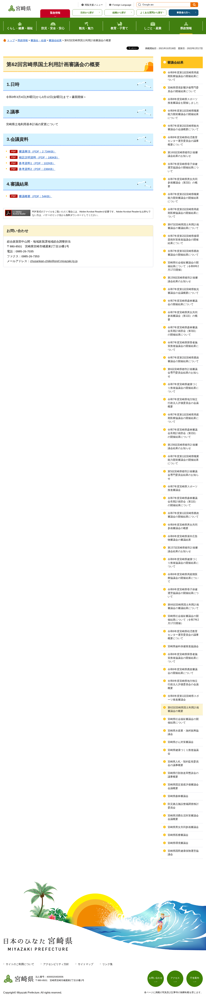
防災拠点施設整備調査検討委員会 (183, 806)
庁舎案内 (194, 978)
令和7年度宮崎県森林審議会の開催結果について (182, 302)
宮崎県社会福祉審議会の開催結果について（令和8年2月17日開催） (183, 266)
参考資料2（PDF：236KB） (37, 169)
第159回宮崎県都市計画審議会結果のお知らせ (183, 279)
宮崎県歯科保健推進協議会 (183, 646)
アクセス (175, 978)
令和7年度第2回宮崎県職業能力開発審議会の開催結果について (183, 198)
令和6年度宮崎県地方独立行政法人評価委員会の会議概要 (183, 684)
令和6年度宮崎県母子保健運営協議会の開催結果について (183, 593)
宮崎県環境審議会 (178, 843)
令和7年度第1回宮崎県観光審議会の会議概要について (183, 291)
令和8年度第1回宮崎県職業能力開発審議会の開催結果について (183, 114)
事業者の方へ (183, 12)
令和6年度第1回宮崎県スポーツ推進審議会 (183, 698)
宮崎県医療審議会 (178, 835)
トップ (11, 40)
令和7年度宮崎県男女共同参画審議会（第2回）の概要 (182, 183)
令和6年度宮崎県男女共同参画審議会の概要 (182, 526)
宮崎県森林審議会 (178, 796)
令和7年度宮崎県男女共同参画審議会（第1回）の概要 (182, 316)
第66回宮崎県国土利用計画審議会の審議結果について (183, 606)
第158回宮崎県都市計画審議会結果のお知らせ (183, 446)
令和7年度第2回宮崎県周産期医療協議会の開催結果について (183, 213)
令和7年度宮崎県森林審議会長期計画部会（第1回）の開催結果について (182, 502)
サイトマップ (85, 964)
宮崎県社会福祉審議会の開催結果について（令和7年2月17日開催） (183, 620)
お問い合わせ (155, 978)
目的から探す (87, 12)
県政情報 (23, 40)
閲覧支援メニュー (94, 5)
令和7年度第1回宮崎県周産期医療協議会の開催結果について (183, 418)
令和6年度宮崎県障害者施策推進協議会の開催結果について (183, 658)
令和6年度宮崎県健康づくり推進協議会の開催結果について (183, 563)
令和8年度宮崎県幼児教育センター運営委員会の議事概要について (183, 141)
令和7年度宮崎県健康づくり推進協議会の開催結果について (183, 388)
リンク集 (107, 964)
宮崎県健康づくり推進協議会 (183, 752)
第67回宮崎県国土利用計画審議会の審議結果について (183, 226)
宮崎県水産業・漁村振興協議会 (183, 732)
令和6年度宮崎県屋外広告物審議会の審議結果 (182, 538)
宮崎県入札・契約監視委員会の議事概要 (183, 763)
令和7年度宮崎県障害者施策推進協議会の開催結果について (183, 346)
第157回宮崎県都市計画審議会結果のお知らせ (183, 549)
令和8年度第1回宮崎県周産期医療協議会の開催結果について (183, 76)
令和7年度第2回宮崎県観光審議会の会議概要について (183, 127)
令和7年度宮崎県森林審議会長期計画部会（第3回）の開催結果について (182, 331)
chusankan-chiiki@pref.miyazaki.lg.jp (54, 261)
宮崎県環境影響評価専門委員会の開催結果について (183, 89)
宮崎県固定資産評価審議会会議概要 (183, 786)
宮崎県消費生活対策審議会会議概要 (183, 817)
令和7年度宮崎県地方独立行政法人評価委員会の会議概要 (183, 403)
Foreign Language (121, 5)
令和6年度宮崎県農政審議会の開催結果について (182, 671)
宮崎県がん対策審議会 (180, 742)
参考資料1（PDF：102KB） (37, 163)
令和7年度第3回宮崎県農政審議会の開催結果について (183, 253)
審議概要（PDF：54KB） (35, 196)
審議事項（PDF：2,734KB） (37, 151)
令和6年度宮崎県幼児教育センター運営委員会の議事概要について (183, 635)
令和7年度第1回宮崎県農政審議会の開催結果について (183, 515)
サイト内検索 (139, 5)
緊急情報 (55, 12)
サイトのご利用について (20, 964)
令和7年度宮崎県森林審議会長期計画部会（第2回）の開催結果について (182, 433)
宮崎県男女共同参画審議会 (183, 827)
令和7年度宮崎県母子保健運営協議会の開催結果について (183, 168)
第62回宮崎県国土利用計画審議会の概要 (183, 709)
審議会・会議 (38, 40)
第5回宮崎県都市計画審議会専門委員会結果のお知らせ (183, 475)
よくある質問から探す (151, 12)
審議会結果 (55, 40)
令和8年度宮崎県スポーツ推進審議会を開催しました (183, 101)
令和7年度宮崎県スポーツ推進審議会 (182, 488)
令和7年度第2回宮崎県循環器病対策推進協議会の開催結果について (183, 239)
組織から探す (119, 12)
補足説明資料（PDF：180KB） (39, 157)
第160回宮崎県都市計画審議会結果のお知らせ (183, 154)
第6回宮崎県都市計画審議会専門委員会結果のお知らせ (183, 373)
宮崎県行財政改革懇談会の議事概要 (183, 775)
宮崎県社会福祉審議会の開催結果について (183, 721)
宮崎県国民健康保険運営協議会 (183, 852)
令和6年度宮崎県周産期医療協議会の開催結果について (183, 578)
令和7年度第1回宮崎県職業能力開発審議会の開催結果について (183, 460)
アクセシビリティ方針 (56, 964)
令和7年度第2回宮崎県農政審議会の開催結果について (183, 359)
